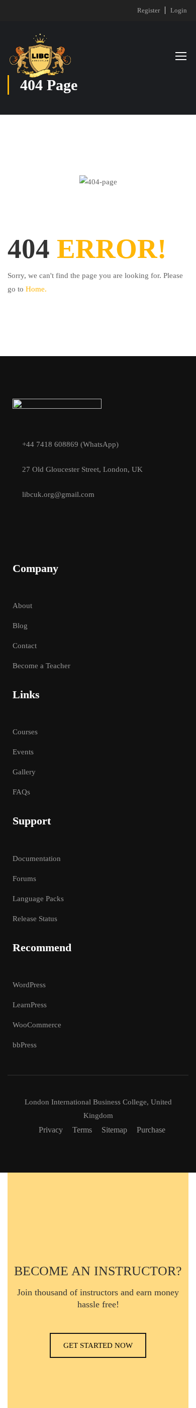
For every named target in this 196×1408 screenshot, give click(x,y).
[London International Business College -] (40, 56)
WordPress (29, 985)
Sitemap (114, 1129)
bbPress (25, 1045)
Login (178, 10)
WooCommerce (37, 1025)
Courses (25, 732)
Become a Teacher (41, 666)
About (22, 606)
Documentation (37, 859)
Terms (82, 1129)
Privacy (51, 1129)
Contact (25, 646)
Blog (20, 626)
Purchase (151, 1129)
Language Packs (38, 899)
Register (148, 10)
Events (23, 752)
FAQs (21, 792)
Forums (24, 879)
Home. (36, 289)
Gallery (24, 772)
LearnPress (30, 1005)
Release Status (35, 919)
